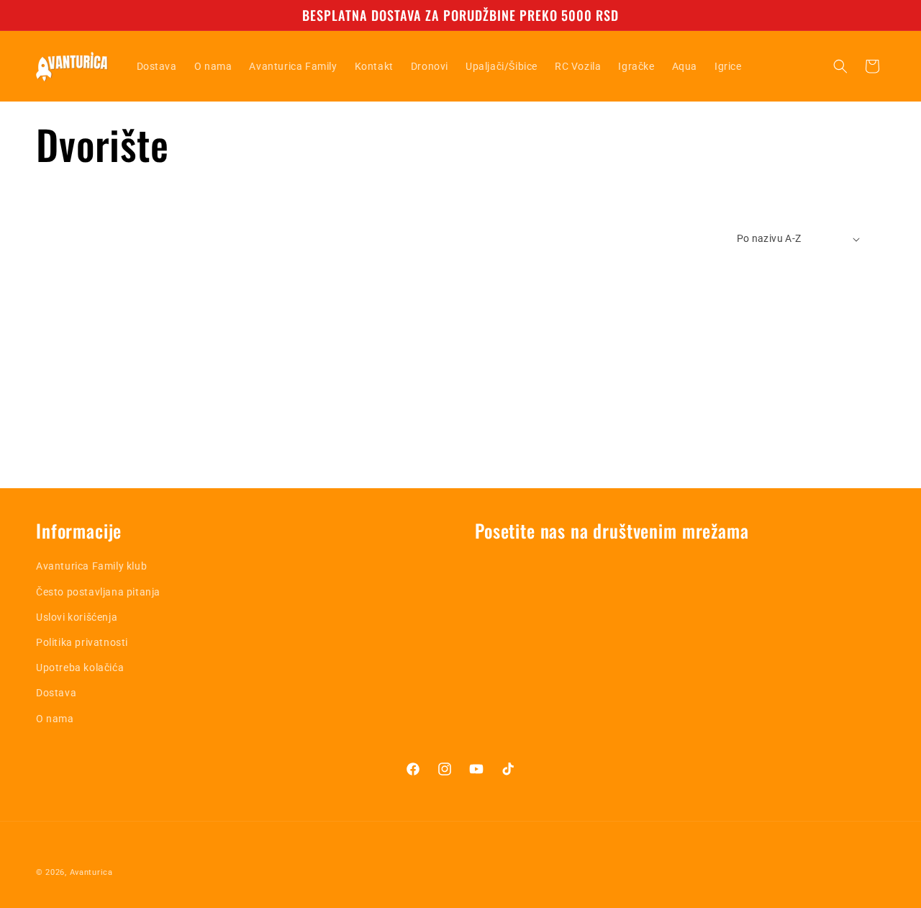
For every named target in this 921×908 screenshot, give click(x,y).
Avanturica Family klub (91, 566)
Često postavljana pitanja (98, 592)
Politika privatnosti (82, 642)
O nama (55, 718)
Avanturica (91, 872)
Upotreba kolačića (80, 667)
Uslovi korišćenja (76, 617)
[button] (840, 66)
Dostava (56, 692)
